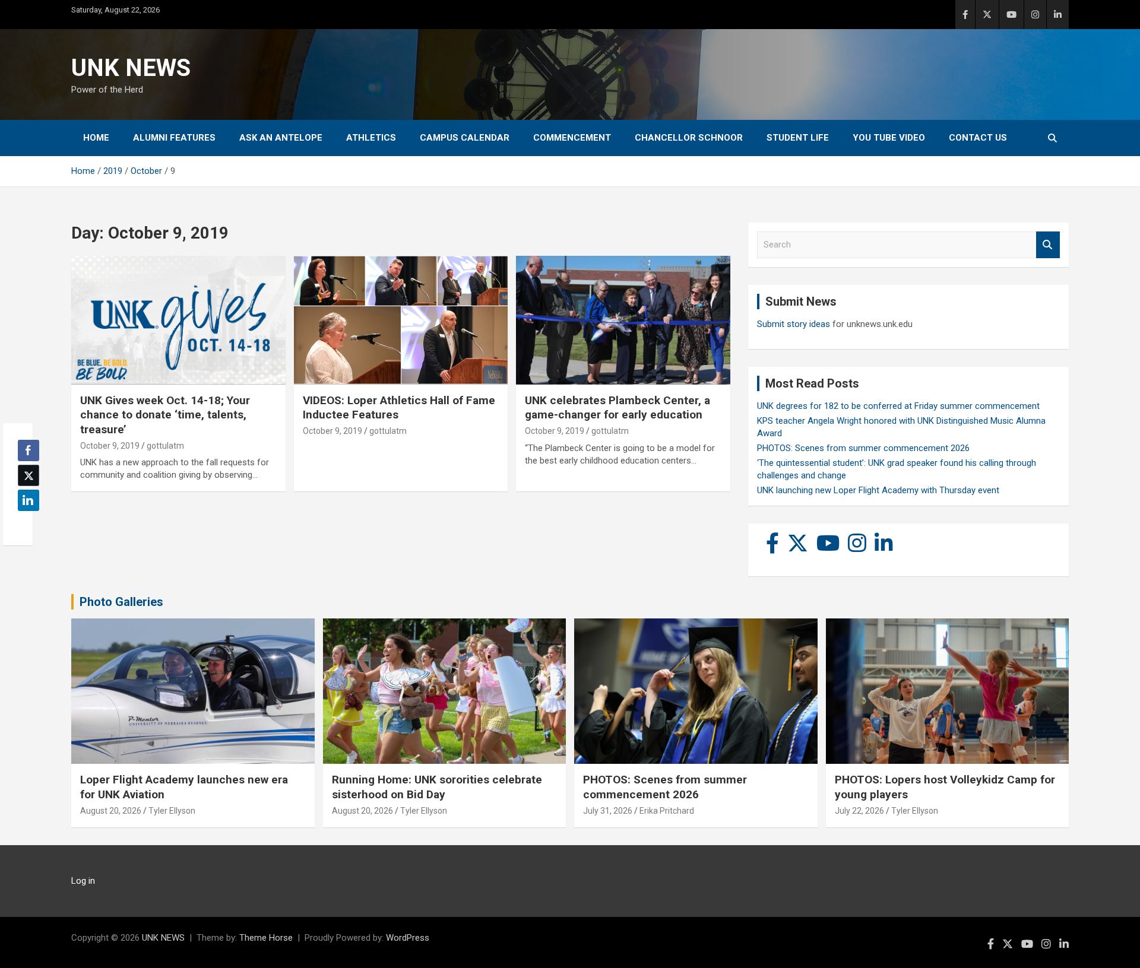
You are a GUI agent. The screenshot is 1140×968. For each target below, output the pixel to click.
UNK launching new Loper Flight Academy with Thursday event (878, 490)
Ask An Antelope (280, 137)
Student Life (798, 137)
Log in (83, 880)
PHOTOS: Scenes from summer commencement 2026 (863, 448)
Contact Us (978, 137)
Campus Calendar (464, 137)
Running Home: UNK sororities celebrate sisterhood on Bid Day (437, 787)
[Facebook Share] (28, 450)
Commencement (572, 137)
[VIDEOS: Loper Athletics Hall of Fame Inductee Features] (401, 320)
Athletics (371, 137)
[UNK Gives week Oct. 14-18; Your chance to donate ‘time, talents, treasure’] (178, 320)
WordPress (407, 937)
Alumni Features (174, 137)
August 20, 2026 (110, 810)
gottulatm (165, 445)
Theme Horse (266, 937)
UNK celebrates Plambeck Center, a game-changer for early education (617, 407)
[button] (25, 523)
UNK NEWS (131, 68)
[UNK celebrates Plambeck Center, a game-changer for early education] (623, 320)
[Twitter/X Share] (28, 475)
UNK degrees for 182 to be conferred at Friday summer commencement (898, 406)
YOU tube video (889, 137)
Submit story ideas (793, 324)
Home (96, 137)
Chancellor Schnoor (689, 137)
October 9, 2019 (110, 445)
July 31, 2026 (607, 810)
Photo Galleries (121, 602)
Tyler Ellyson (171, 810)
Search (1048, 244)
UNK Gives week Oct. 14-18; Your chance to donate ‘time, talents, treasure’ (165, 414)
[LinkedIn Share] (28, 500)
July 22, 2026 (859, 810)
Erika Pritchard (666, 810)
